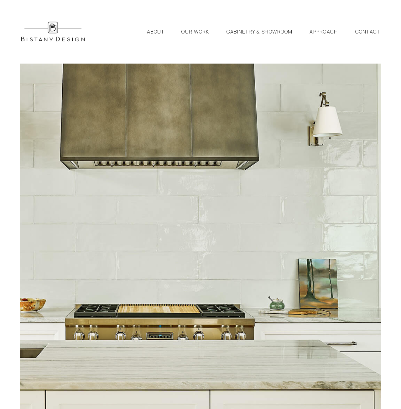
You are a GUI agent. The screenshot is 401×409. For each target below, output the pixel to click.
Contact (367, 31)
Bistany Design (53, 32)
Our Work (195, 31)
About (155, 31)
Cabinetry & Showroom (260, 31)
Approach (324, 31)
